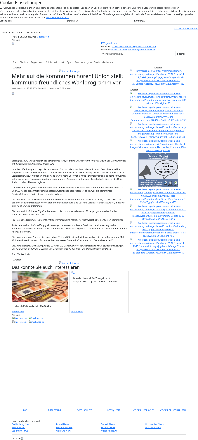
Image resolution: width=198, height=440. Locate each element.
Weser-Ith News (109, 430)
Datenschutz (84, 410)
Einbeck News (108, 424)
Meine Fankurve (64, 427)
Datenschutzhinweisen (57, 17)
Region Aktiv (37, 62)
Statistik (71, 20)
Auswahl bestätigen (12, 32)
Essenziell (5, 20)
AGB (25, 410)
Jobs (90, 62)
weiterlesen (18, 311)
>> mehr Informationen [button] (186, 28)
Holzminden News (154, 424)
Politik (49, 62)
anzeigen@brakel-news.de (142, 46)
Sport (70, 62)
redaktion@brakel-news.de (141, 49)
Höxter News (18, 427)
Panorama (80, 62)
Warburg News (64, 430)
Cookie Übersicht (143, 410)
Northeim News (153, 427)
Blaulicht (24, 62)
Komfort (138, 20)
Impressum (54, 410)
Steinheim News (20, 430)
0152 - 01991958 (120, 46)
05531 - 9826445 (119, 49)
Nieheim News (108, 427)
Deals (97, 62)
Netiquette (113, 410)
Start (15, 62)
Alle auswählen (33, 32)
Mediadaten (43, 36)
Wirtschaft (59, 62)
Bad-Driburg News (21, 424)
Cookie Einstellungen (173, 410)
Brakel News (62, 424)
